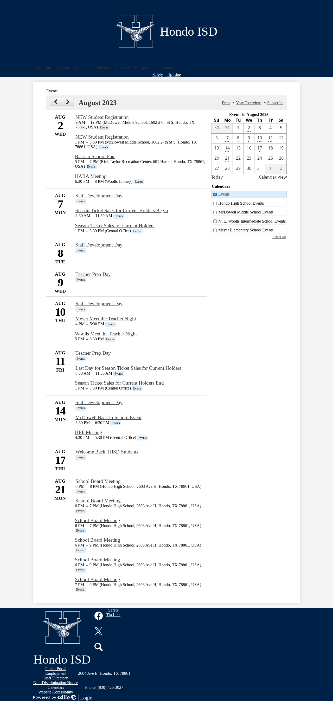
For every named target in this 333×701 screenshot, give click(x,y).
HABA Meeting (91, 176)
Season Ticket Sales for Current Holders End (119, 383)
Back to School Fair (95, 156)
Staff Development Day (99, 195)
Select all (279, 237)
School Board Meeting (98, 481)
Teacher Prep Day (93, 274)
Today (217, 177)
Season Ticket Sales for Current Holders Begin (121, 210)
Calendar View (273, 177)
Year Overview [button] (248, 103)
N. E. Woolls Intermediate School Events (252, 221)
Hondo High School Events (241, 203)
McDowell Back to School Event (108, 417)
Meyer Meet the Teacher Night (105, 318)
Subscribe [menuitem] (275, 103)
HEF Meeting (88, 432)
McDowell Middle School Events (245, 212)
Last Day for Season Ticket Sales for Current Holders (128, 368)
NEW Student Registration (102, 117)
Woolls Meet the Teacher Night (106, 333)
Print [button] (226, 103)
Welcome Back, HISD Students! (107, 452)
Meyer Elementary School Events (245, 230)
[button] (43, 67)
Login (81, 698)
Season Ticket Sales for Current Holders (114, 225)
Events (223, 194)
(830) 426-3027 (110, 687)
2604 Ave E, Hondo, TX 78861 (104, 673)
